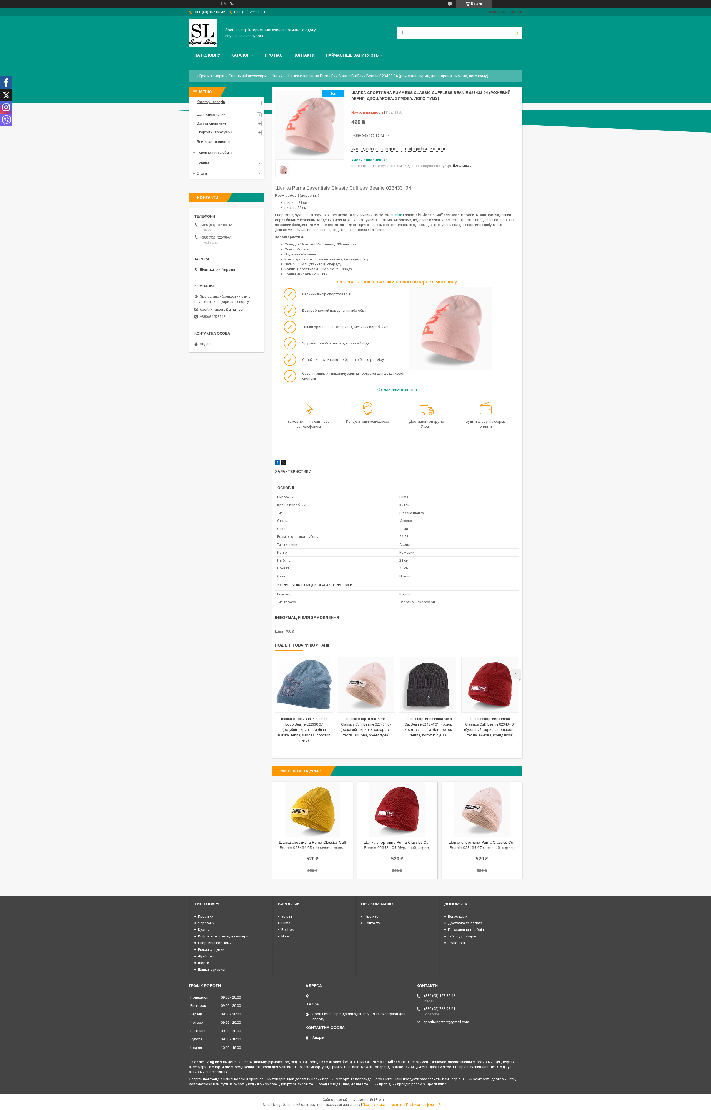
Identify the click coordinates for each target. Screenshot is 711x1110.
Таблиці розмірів (462, 936)
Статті (202, 173)
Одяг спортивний (211, 114)
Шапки (277, 76)
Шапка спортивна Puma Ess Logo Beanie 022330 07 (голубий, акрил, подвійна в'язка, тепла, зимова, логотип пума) (304, 729)
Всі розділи (457, 916)
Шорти (203, 963)
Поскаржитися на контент (383, 1105)
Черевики (206, 923)
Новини (203, 163)
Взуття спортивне (211, 123)
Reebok (287, 929)
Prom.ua (382, 1100)
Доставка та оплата (213, 142)
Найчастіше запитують (352, 55)
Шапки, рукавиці (211, 969)
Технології (456, 943)
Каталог (240, 55)
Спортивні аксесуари (248, 76)
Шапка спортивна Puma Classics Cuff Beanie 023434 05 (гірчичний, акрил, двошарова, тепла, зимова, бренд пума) (312, 845)
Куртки (204, 929)
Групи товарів (211, 76)
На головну (207, 55)
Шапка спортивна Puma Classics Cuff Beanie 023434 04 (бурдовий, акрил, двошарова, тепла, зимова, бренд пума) (397, 845)
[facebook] (277, 463)
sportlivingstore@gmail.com (223, 309)
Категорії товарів (211, 102)
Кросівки (206, 916)
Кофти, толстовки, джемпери (223, 936)
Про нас (273, 55)
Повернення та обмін (214, 152)
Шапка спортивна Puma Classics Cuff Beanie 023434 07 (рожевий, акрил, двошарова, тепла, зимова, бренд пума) (482, 845)
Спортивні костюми (215, 943)
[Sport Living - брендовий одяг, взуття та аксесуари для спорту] (203, 33)
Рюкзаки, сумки (211, 949)
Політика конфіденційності (427, 1105)
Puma (285, 923)
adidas (286, 916)
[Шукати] (516, 33)
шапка (396, 215)
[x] (283, 463)
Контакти (304, 55)
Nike (285, 936)
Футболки (206, 956)
